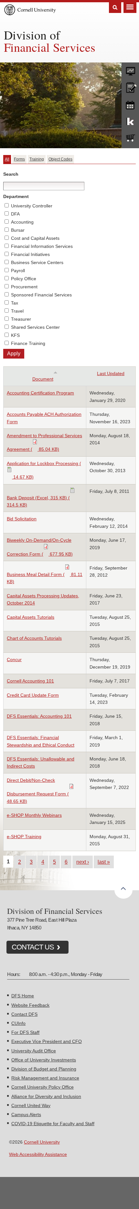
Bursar (18, 230)
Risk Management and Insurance (45, 1078)
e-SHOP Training (24, 836)
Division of (32, 35)
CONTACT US (33, 947)
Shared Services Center (35, 327)
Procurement (24, 286)
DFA (15, 213)
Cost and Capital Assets (35, 238)
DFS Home (22, 995)
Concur (14, 659)
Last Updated (110, 373)
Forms (19, 159)
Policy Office (23, 278)
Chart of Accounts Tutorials (34, 638)
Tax (14, 302)
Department (16, 196)
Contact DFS (24, 1014)
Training (36, 159)
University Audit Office (33, 1050)
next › (82, 862)
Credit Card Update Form (33, 695)
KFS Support (130, 121)
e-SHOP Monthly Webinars (34, 815)
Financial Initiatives (30, 254)
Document (42, 379)
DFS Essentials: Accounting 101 (39, 716)
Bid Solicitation (22, 518)
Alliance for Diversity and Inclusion (46, 1096)
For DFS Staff (25, 1032)
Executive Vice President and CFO (46, 1041)
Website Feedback (30, 1005)
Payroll (18, 270)
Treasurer (21, 319)
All (7, 159)
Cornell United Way (30, 1105)
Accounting (22, 222)
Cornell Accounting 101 (30, 680)
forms (130, 69)
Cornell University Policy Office (42, 1087)
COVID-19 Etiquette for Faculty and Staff (52, 1123)
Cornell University (42, 1142)
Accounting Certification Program (40, 392)
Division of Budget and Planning (43, 1068)
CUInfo (18, 1023)
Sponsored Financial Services (41, 294)
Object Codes (60, 159)
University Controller (31, 205)
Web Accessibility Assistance (38, 1154)
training (130, 104)
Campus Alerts (26, 1114)
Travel (17, 311)
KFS (15, 335)
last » (104, 862)
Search (115, 7)
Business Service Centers (37, 262)
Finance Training (28, 343)
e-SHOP (130, 138)
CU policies (130, 87)
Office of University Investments (43, 1059)
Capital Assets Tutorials (30, 617)
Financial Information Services (42, 246)
